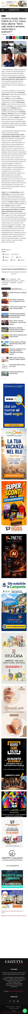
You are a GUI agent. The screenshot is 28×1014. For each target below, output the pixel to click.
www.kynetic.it (22, 1012)
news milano (19, 282)
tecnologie (17, 1012)
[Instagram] (14, 1001)
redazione (5, 34)
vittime (19, 279)
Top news (7, 13)
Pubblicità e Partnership (14, 1008)
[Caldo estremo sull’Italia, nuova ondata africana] (5, 336)
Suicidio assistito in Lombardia (17, 292)
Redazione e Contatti (10, 1006)
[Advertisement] (14, 938)
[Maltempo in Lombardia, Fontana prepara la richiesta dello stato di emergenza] (5, 329)
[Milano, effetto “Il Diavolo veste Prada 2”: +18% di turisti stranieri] (5, 322)
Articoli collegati (6, 288)
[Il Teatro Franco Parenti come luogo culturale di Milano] (5, 308)
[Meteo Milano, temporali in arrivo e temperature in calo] (5, 301)
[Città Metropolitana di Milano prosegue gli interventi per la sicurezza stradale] (5, 315)
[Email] (23, 37)
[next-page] (5, 379)
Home (2, 13)
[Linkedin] (20, 37)
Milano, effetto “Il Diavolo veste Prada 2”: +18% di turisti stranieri (17, 322)
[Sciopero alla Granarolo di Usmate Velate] (5, 373)
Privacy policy (18, 1006)
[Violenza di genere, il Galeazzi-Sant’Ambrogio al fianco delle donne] (5, 343)
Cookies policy (14, 986)
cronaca (7, 279)
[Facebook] (7, 37)
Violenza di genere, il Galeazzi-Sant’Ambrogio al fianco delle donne (17, 343)
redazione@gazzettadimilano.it (16, 991)
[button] (2, 10)
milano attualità (13, 282)
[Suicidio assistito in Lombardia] (5, 294)
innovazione (5, 1012)
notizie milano (4, 284)
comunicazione (11, 1012)
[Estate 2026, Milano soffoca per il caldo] (5, 366)
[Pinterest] (14, 37)
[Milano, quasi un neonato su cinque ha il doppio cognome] (5, 359)
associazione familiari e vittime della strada (10, 280)
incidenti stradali (5, 282)
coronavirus (22, 280)
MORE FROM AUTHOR (16, 288)
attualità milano (13, 279)
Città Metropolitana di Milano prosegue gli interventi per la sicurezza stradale (17, 315)
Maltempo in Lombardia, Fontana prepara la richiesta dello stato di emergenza (17, 329)
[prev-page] (2, 379)
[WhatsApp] (17, 37)
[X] (10, 37)
